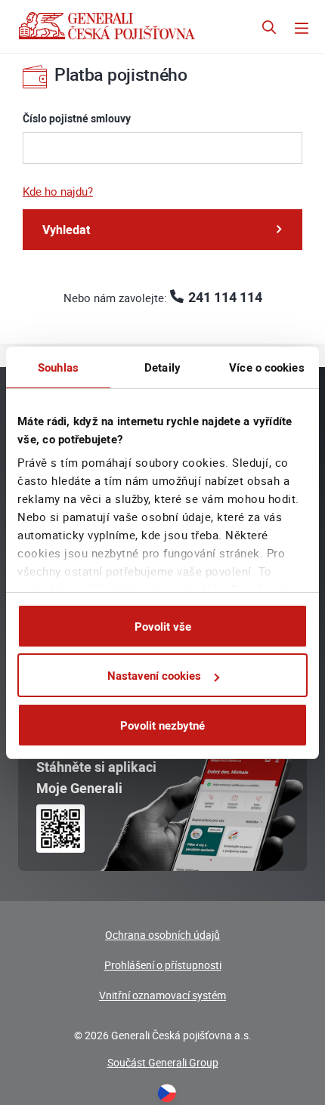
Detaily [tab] (162, 367)
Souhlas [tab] (58, 367)
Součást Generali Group (162, 1062)
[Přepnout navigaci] (301, 29)
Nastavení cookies (154, 675)
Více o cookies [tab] (266, 367)
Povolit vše (163, 626)
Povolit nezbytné (162, 725)
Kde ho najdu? (58, 191)
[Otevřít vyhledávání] (269, 29)
